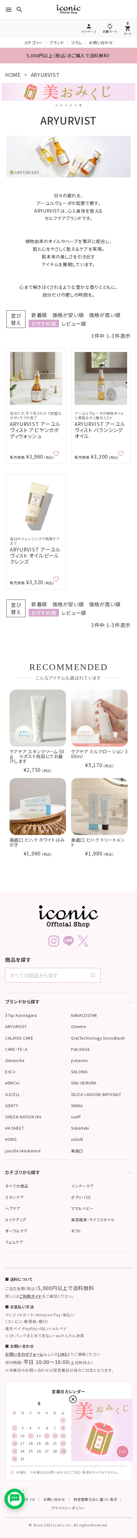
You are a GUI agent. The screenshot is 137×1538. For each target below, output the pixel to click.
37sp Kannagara (21, 1015)
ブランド (57, 42)
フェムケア (14, 1242)
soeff (76, 1116)
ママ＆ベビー (82, 1208)
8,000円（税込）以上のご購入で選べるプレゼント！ (68, 56)
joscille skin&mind (23, 1150)
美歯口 (77, 1150)
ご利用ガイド (30, 1296)
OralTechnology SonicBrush (98, 1038)
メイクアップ (15, 1219)
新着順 (39, 315)
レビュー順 (74, 323)
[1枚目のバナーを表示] (56, 105)
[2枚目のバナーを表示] (61, 105)
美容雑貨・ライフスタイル (92, 1219)
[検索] (93, 975)
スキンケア (14, 1197)
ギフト (76, 1230)
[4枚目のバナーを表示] (71, 105)
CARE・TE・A (16, 1049)
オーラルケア (16, 1230)
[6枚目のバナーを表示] (80, 105)
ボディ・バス (81, 1197)
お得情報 (39, 1386)
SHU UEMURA (84, 1082)
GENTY (11, 1105)
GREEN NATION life (23, 1116)
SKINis (77, 1105)
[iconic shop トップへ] (68, 916)
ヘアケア (12, 1208)
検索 (67, 1386)
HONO (11, 1139)
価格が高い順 (104, 315)
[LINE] (68, 941)
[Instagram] (53, 941)
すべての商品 (16, 1186)
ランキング (94, 1386)
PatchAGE (80, 1049)
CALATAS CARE (19, 1038)
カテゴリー (33, 42)
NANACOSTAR (84, 1015)
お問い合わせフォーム (24, 1354)
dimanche (15, 1060)
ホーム (12, 1386)
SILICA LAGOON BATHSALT (96, 1094)
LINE (62, 1354)
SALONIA (79, 1071)
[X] (83, 941)
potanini (79, 1060)
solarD (77, 1139)
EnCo (10, 1071)
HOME (13, 74)
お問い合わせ (101, 42)
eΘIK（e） (12, 1082)
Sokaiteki (80, 1128)
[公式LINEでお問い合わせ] (14, 1499)
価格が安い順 (68, 315)
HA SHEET (14, 1128)
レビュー (122, 1386)
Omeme (78, 1026)
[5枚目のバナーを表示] (76, 105)
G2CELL (12, 1094)
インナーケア (82, 1186)
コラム (76, 42)
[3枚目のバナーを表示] (66, 105)
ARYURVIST (16, 1026)
